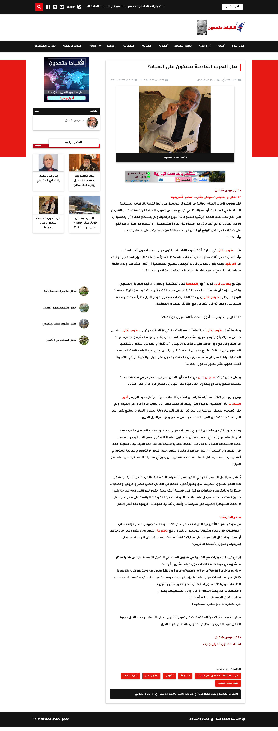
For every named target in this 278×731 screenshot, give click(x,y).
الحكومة (192, 284)
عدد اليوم (237, 46)
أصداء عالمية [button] (73, 46)
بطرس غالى (226, 251)
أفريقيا (231, 264)
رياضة (111, 46)
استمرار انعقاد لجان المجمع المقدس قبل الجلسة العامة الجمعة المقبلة (135, 6)
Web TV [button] (96, 46)
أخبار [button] (222, 46)
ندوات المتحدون (45, 46)
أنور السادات (130, 676)
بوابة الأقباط (183, 46)
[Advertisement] (91, 26)
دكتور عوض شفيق (228, 683)
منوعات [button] (129, 46)
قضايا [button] (147, 46)
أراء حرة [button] (205, 46)
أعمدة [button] (164, 46)
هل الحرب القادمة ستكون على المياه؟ (217, 676)
